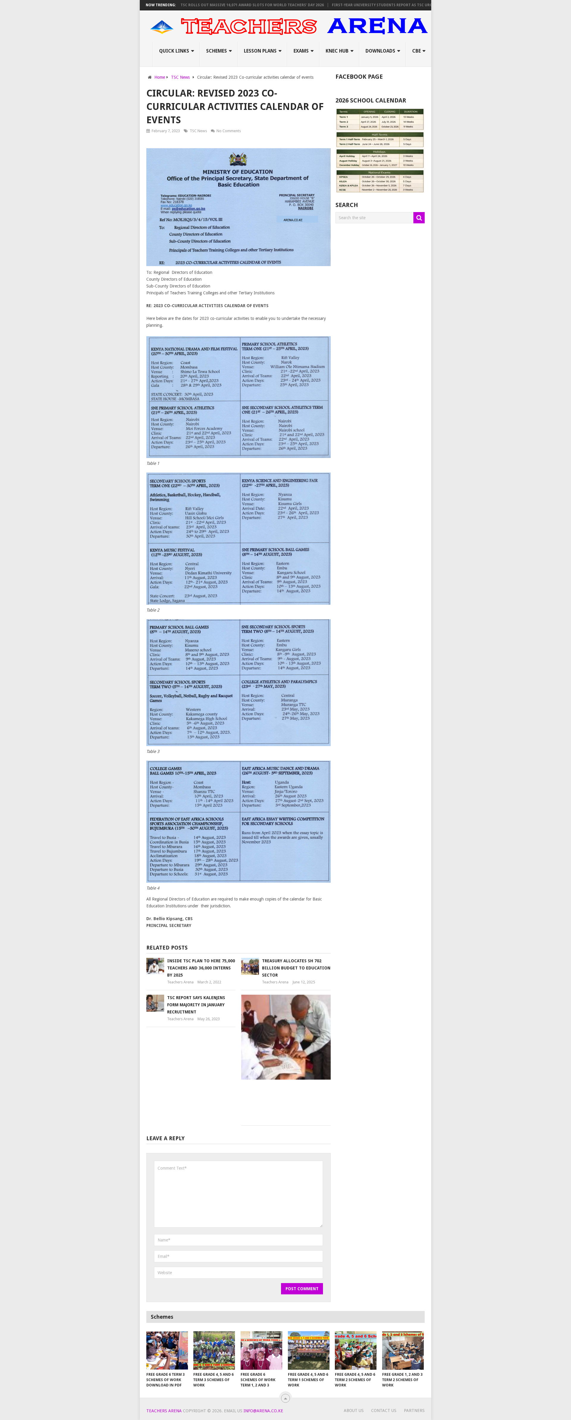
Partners (414, 1410)
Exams (301, 51)
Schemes (216, 51)
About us (354, 1410)
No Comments (229, 131)
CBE (416, 51)
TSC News (198, 131)
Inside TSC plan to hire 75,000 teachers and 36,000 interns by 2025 (201, 967)
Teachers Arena (180, 982)
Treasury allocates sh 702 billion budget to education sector (296, 967)
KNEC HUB (337, 51)
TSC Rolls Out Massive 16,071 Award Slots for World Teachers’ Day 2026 (211, 5)
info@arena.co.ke (263, 1410)
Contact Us (383, 1410)
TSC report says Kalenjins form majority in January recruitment (196, 1004)
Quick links (174, 51)
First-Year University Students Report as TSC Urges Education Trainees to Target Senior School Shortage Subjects (409, 5)
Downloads (380, 51)
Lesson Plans (260, 51)
